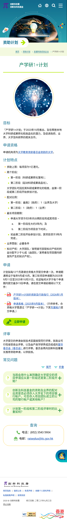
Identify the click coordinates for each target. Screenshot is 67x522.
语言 (46, 5)
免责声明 (28, 491)
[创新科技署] (16, 484)
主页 (40, 5)
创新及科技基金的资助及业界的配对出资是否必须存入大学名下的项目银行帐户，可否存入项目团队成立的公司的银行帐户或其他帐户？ (34, 395)
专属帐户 (56, 307)
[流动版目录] (60, 5)
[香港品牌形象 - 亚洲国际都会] (51, 514)
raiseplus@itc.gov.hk (40, 438)
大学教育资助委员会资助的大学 (35, 152)
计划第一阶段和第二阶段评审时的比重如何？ (34, 410)
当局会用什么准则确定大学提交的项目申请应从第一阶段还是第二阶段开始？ (34, 378)
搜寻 (53, 5)
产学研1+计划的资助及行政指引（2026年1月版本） (38, 296)
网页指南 (7, 491)
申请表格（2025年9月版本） (29, 303)
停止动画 (7, 504)
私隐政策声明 (8, 495)
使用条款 (21, 495)
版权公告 (17, 491)
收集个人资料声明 (42, 491)
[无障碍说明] (29, 514)
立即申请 (19, 321)
